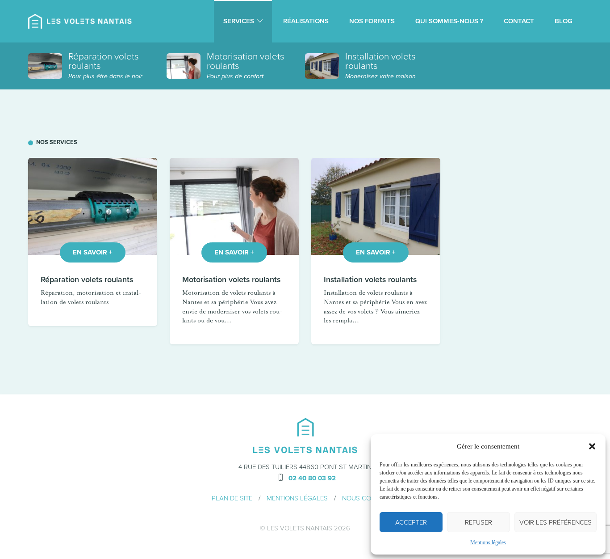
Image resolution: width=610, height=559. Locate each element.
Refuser (478, 522)
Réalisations (306, 21)
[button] (592, 446)
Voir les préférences (555, 522)
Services (238, 21)
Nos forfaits (372, 21)
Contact (519, 21)
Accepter (411, 522)
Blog (563, 21)
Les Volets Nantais (299, 528)
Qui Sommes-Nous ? (449, 21)
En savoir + (93, 252)
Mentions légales (488, 542)
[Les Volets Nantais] (80, 21)
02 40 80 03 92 (312, 478)
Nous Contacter (370, 498)
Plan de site (232, 498)
